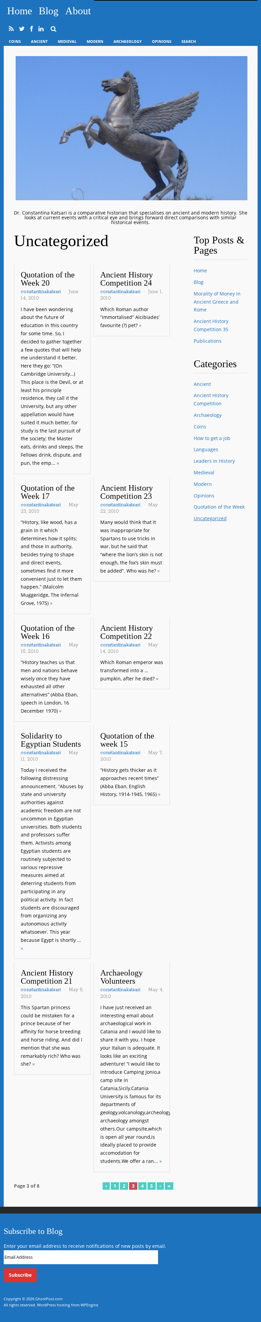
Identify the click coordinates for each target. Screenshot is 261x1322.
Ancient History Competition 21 (47, 976)
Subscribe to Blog (33, 1231)
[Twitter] (22, 29)
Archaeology (128, 41)
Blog (48, 10)
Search (188, 41)
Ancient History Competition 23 (126, 492)
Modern (95, 41)
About (78, 10)
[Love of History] (131, 198)
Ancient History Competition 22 (126, 632)
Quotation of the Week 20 (48, 278)
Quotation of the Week (219, 507)
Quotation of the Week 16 (48, 632)
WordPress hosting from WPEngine (67, 1304)
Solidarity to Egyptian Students (51, 739)
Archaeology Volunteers (121, 976)
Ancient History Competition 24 (126, 278)
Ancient (39, 41)
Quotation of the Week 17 (48, 492)
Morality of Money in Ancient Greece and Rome (217, 301)
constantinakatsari (41, 292)
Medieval (67, 41)
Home (19, 10)
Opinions (161, 41)
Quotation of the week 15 (127, 739)
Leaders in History (214, 461)
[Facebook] (31, 29)
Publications (208, 341)
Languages (206, 449)
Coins (15, 41)
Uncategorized (210, 518)
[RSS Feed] (11, 29)
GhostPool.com (49, 1298)
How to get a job (212, 438)
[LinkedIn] (41, 29)
